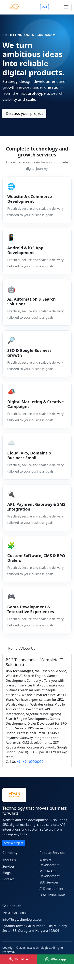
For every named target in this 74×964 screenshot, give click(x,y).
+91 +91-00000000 (30, 761)
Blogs (6, 873)
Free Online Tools (52, 895)
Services (8, 866)
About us (9, 860)
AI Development (51, 888)
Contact (8, 879)
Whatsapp (58, 959)
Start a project (13, 843)
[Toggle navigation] (66, 7)
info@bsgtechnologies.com (22, 919)
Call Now (21, 959)
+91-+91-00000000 (15, 913)
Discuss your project (24, 113)
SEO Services (49, 882)
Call (44, 7)
